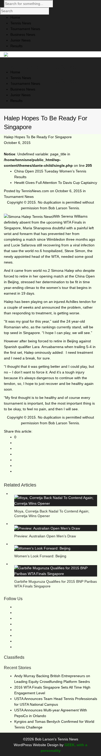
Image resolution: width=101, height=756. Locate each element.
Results (16, 101)
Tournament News (19, 197)
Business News (22, 89)
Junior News (20, 95)
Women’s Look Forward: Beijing (40, 556)
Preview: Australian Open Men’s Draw (45, 536)
